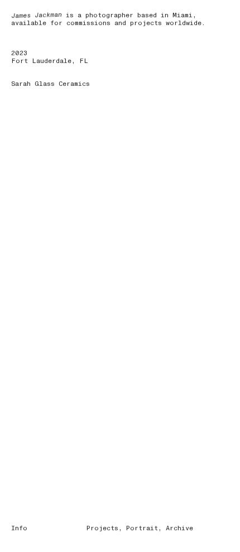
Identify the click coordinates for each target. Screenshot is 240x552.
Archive (179, 528)
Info (19, 528)
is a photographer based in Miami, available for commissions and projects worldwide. (108, 19)
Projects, (104, 528)
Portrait (142, 528)
